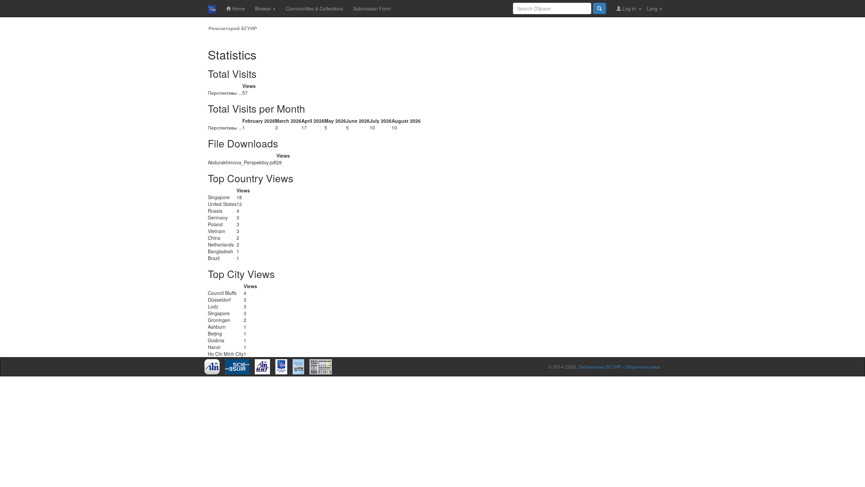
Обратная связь (643, 366)
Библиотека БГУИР (600, 366)
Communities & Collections (314, 8)
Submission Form (372, 8)
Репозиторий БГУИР (232, 28)
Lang (653, 8)
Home (238, 8)
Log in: (629, 8)
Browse (263, 8)
